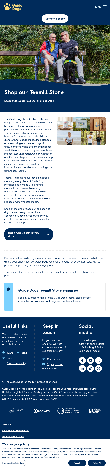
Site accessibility (16, 363)
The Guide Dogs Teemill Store (21, 119)
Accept (77, 463)
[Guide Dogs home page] (13, 7)
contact (45, 301)
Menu (98, 7)
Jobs (9, 358)
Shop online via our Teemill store (23, 234)
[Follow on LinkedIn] (82, 368)
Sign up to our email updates (52, 366)
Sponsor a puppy (55, 18)
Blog (24, 353)
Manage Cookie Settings (14, 463)
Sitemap (6, 424)
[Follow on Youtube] (90, 360)
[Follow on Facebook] (82, 360)
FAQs (33, 301)
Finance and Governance (15, 430)
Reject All (97, 463)
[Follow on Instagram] (98, 360)
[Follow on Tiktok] (90, 368)
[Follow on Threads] (98, 368)
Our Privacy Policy (51, 457)
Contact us (53, 359)
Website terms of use (13, 436)
